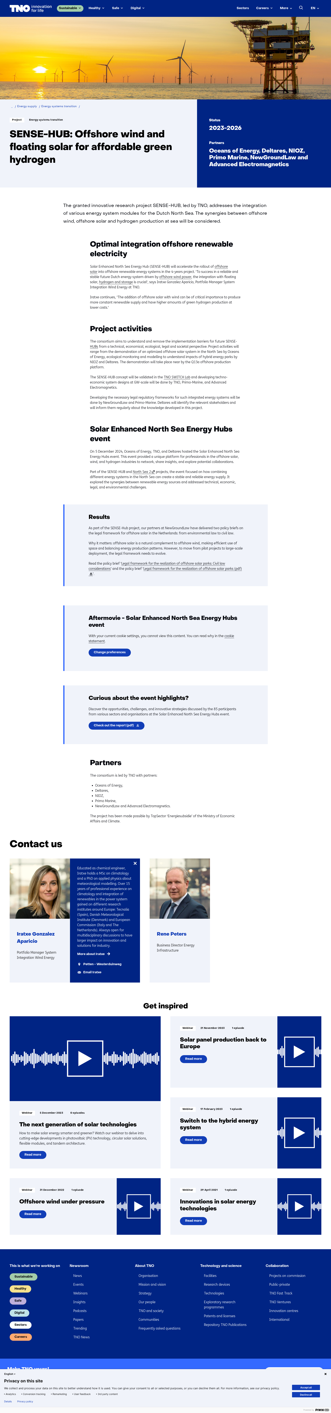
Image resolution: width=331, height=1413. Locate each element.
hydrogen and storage (116, 282)
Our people (147, 1302)
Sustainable (68, 8)
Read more (34, 1156)
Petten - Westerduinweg (102, 964)
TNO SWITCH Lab (177, 377)
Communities (149, 1320)
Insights (79, 1302)
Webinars (80, 1293)
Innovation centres (283, 1311)
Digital (136, 8)
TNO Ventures (280, 1302)
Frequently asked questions (159, 1328)
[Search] (301, 7)
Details (8, 1401)
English (8, 1373)
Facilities (210, 1276)
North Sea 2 (143, 472)
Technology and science (221, 1266)
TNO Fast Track (280, 1293)
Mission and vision (152, 1285)
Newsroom (79, 1266)
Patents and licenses (219, 1316)
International (279, 1320)
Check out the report (119, 727)
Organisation (148, 1276)
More (284, 8)
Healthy (95, 8)
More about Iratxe (91, 954)
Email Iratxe (92, 972)
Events (78, 1285)
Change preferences (110, 652)
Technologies (214, 1293)
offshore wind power (175, 277)
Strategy (145, 1293)
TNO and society (151, 1311)
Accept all (306, 1387)
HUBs (94, 347)
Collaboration (277, 1266)
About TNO (144, 1266)
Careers (262, 8)
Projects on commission (287, 1276)
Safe (115, 8)
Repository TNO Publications (225, 1325)
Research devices (217, 1285)
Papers (78, 1320)
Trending (80, 1328)
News (77, 1276)
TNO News (81, 1337)
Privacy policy (25, 1401)
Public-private (279, 1285)
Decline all (306, 1394)
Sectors (243, 8)
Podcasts (80, 1311)
